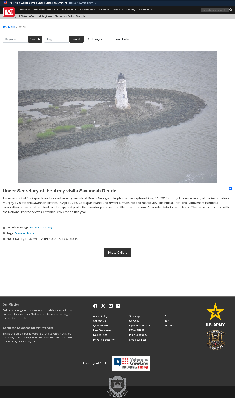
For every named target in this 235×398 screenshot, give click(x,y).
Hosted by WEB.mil (94, 363)
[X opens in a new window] (103, 305)
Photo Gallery (117, 252)
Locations (86, 9)
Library (130, 9)
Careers (104, 9)
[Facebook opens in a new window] (95, 305)
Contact (144, 9)
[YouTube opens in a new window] (111, 305)
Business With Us (44, 9)
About (23, 9)
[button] (83, 3)
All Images (95, 39)
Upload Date (120, 39)
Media (117, 9)
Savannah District (25, 233)
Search (35, 39)
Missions (68, 9)
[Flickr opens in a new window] (118, 305)
